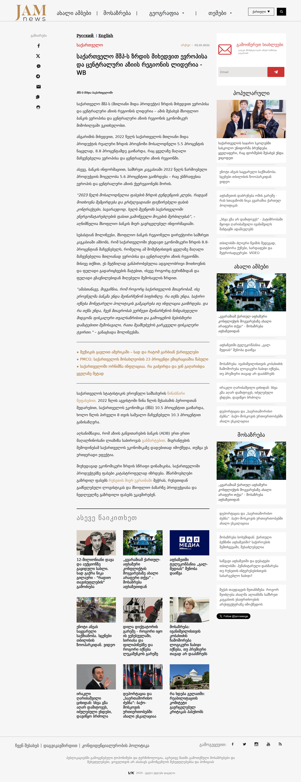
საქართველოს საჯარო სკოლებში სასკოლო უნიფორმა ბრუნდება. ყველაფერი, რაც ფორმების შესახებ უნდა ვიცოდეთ (250, 150)
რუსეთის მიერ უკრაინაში (131, 480)
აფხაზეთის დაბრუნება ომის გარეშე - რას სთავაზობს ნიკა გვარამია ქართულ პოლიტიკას (250, 200)
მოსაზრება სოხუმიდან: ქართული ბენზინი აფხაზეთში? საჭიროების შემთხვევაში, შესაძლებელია (246, 542)
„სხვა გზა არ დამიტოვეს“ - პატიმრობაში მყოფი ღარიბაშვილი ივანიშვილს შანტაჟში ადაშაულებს (251, 224)
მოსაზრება (117, 13)
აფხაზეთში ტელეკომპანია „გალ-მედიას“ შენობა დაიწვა (189, 566)
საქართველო (90, 45)
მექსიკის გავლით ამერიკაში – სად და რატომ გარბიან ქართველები (139, 352)
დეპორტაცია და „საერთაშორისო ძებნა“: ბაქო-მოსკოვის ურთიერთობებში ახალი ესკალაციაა (139, 705)
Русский (86, 35)
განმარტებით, (154, 440)
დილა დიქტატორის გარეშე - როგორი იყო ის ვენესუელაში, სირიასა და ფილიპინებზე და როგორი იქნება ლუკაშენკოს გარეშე (142, 640)
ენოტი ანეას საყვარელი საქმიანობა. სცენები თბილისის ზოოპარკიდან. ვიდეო (96, 636)
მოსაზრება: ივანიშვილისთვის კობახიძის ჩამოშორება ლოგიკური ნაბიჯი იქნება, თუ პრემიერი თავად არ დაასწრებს (188, 640)
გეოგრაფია (164, 13)
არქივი (187, 45)
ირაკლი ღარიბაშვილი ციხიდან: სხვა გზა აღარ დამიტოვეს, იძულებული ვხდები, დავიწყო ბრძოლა (94, 705)
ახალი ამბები (74, 13)
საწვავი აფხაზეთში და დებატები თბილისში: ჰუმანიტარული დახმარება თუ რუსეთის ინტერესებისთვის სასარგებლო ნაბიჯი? (249, 568)
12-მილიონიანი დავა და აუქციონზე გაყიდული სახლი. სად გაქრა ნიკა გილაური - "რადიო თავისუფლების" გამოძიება (95, 573)
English (105, 35)
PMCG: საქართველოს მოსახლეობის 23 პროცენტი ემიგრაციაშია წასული (144, 359)
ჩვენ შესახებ (27, 746)
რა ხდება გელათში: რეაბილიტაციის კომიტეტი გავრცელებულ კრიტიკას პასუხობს (187, 703)
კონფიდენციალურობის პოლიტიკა (115, 746)
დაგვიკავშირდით (60, 746)
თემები (217, 13)
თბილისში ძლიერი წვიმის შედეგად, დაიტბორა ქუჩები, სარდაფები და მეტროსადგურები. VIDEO (248, 248)
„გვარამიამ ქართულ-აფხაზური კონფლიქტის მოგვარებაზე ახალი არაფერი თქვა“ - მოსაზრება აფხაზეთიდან (142, 573)
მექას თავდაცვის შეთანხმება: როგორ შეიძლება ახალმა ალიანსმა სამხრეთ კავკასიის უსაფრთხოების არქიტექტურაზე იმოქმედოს (249, 597)
